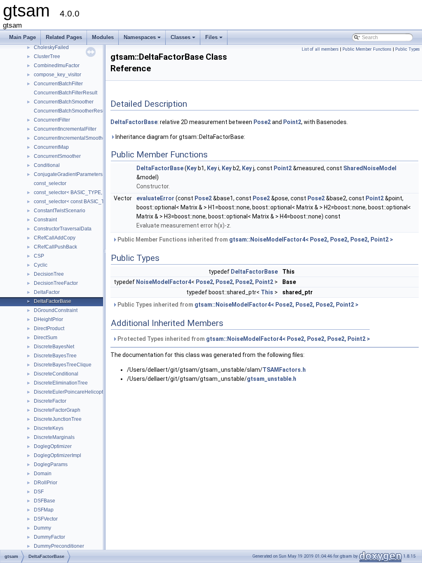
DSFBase (44, 501)
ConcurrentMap (51, 147)
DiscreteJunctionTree (58, 419)
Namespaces (143, 39)
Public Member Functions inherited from (254, 239)
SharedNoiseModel (369, 168)
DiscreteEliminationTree (61, 383)
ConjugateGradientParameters (68, 174)
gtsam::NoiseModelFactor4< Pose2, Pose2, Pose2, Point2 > (311, 239)
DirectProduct (49, 328)
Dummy (42, 528)
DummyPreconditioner (59, 546)
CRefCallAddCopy (54, 238)
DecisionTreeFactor (56, 283)
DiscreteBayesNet (54, 347)
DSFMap (44, 510)
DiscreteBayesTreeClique (62, 365)
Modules (103, 37)
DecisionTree (49, 274)
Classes (184, 39)
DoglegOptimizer (53, 446)
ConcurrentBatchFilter (58, 84)
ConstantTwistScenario (59, 210)
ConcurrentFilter (52, 120)
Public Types (407, 49)
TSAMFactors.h (284, 369)
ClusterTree (47, 56)
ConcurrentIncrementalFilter (65, 129)
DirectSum (45, 337)
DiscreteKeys (48, 428)
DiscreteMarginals (54, 437)
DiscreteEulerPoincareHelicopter (71, 392)
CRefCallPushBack (55, 247)
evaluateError (155, 198)
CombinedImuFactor (57, 65)
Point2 (292, 122)
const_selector (50, 183)
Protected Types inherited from (243, 338)
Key (192, 168)
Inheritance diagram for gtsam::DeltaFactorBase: (179, 137)
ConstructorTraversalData (62, 229)
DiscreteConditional (56, 374)
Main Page (22, 37)
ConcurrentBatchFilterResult (65, 93)
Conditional (47, 165)
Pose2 (262, 122)
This (267, 292)
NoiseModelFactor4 (163, 282)
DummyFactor (49, 537)
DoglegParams (51, 464)
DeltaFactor (47, 292)
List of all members (320, 49)
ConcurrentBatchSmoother (64, 102)
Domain (43, 473)
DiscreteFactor (50, 401)
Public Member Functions (367, 49)
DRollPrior (45, 483)
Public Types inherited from (237, 304)
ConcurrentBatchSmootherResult (71, 111)
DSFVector (46, 519)
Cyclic (40, 265)
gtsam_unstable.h (271, 378)
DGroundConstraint (55, 310)
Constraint (45, 220)
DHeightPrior (48, 319)
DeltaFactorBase (52, 301)
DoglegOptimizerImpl (57, 455)
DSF (39, 492)
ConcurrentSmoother (57, 156)
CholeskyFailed (51, 47)
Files (214, 39)
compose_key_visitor (57, 74)
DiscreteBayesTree (55, 356)
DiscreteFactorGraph (57, 410)
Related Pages (64, 37)
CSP (39, 256)
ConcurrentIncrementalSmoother (70, 138)
